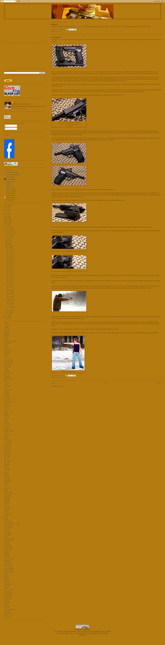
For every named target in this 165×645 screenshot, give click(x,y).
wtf (5, 615)
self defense (7, 562)
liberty (5, 482)
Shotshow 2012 (7, 570)
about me (6, 343)
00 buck (6, 333)
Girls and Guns (7, 431)
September (9, 234)
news (5, 519)
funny (5, 423)
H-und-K (6, 451)
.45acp (5, 331)
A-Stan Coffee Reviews (9, 341)
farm (5, 419)
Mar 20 (10, 269)
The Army (6, 592)
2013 (7, 221)
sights (5, 576)
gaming (6, 425)
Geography (6, 429)
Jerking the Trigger (10, 179)
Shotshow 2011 (7, 568)
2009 (7, 318)
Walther (62, 377)
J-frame (5, 468)
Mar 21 (10, 267)
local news (6, 488)
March (9, 247)
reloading (6, 545)
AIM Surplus (122, 95)
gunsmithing (7, 449)
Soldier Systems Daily (11, 190)
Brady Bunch (7, 378)
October (9, 232)
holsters (6, 456)
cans (5, 384)
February (9, 310)
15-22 (5, 335)
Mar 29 (10, 254)
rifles (5, 551)
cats (5, 392)
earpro (5, 415)
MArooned (8, 184)
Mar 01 (10, 303)
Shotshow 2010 (7, 566)
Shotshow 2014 (7, 572)
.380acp (6, 329)
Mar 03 (10, 298)
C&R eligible (103, 332)
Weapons (6, 611)
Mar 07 (10, 294)
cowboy (6, 404)
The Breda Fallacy (10, 193)
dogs (5, 413)
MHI (5, 503)
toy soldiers (6, 598)
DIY (5, 411)
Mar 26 (10, 258)
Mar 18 (10, 274)
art (4, 357)
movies (5, 509)
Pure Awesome (7, 539)
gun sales (6, 443)
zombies (6, 617)
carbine (6, 386)
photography (7, 527)
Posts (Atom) (61, 386)
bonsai (5, 374)
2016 (7, 214)
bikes (5, 370)
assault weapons (8, 360)
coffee (5, 398)
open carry (6, 521)
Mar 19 (10, 272)
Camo (5, 382)
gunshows (6, 447)
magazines (6, 496)
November (9, 229)
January (9, 313)
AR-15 (5, 353)
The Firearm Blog (10, 195)
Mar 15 (10, 281)
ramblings (6, 541)
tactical (6, 586)
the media (6, 596)
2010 (7, 315)
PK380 (5, 531)
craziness (6, 406)
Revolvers (6, 547)
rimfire (5, 552)
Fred (15, 102)
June (8, 240)
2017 (7, 212)
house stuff (6, 460)
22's (5, 339)
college (6, 400)
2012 (7, 223)
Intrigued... (54, 24)
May (8, 243)
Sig (5, 574)
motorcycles (7, 507)
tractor (5, 599)
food (5, 421)
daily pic (6, 409)
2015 (7, 216)
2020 (7, 207)
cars (5, 388)
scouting (6, 560)
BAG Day (6, 364)
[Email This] (69, 29)
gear (5, 427)
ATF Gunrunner (7, 362)
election (6, 417)
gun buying (7, 441)
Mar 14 (10, 283)
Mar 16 (10, 278)
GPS (5, 437)
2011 (7, 225)
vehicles (6, 605)
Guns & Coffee (82, 7)
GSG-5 (5, 439)
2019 (7, 209)
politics (6, 535)
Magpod (6, 498)
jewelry (6, 470)
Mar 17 (10, 276)
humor (5, 462)
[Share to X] (72, 29)
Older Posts (158, 383)
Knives (5, 476)
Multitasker (7, 513)
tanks (5, 588)
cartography (7, 390)
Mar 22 (10, 265)
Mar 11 (10, 285)
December (9, 227)
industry (6, 464)
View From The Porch (11, 197)
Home (106, 383)
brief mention (59, 39)
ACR (5, 345)
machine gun (7, 492)
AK (5, 347)
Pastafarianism (7, 525)
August (9, 236)
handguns (6, 453)
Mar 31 (10, 249)
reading (6, 543)
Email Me (6, 134)
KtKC (5, 478)
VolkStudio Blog (10, 200)
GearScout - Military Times (12, 174)
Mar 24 (10, 260)
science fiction (7, 558)
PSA (5, 537)
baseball (6, 366)
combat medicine (8, 402)
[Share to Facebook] (74, 29)
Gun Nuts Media (10, 177)
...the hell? (6, 325)
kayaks (5, 472)
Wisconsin (6, 613)
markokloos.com (10, 181)
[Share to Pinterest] (75, 29)
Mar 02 (10, 301)
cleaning (6, 396)
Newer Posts (54, 383)
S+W (5, 554)
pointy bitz (6, 533)
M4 (5, 490)
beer (5, 368)
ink (5, 466)
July (8, 238)
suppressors (6, 584)
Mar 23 (10, 263)
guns (5, 445)
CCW (5, 394)
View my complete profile (19, 108)
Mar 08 (10, 292)
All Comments (9, 128)
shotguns (59, 31)
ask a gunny (7, 359)
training (6, 601)
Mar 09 (10, 289)
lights (5, 486)
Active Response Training (12, 172)
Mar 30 (10, 251)
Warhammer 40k (8, 609)
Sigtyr (5, 578)
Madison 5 (6, 494)
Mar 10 (10, 287)
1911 (5, 337)
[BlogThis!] (71, 29)
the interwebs (7, 594)
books (5, 376)
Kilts (5, 474)
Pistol (58, 377)
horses (5, 458)
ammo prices (7, 351)
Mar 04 (10, 296)
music (5, 515)
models (5, 505)
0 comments (61, 29)
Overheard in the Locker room (11, 523)
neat (5, 517)
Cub (5, 408)
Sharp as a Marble (10, 188)
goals (5, 435)
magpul (6, 500)
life (5, 484)
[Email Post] (66, 29)
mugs (5, 511)
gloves (5, 433)
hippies (6, 455)
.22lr (5, 327)
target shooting (7, 590)
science (6, 556)
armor (5, 355)
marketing (6, 502)
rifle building (7, 549)
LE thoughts (7, 480)
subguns (6, 582)
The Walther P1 (56, 37)
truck (5, 603)
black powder (7, 372)
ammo (5, 349)
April (8, 245)
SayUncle (8, 186)
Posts (7, 125)
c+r (5, 380)
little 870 (121, 26)
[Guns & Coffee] (9, 158)
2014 (7, 218)
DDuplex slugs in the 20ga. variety (76, 26)
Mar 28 (10, 256)
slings (5, 580)
